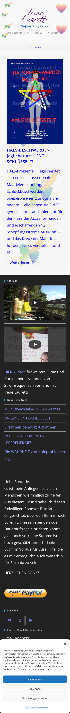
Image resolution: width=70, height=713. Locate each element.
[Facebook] (9, 620)
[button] (65, 643)
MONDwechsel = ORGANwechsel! (33, 408)
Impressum (42, 707)
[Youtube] (30, 620)
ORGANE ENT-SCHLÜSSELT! (27, 418)
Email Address (17, 637)
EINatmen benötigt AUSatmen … (32, 427)
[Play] (35, 303)
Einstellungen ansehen (35, 698)
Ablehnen (35, 689)
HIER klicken (15, 371)
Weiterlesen (23, 263)
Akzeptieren (35, 679)
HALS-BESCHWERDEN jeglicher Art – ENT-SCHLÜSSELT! (28, 155)
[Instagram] (19, 620)
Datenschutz (30, 707)
